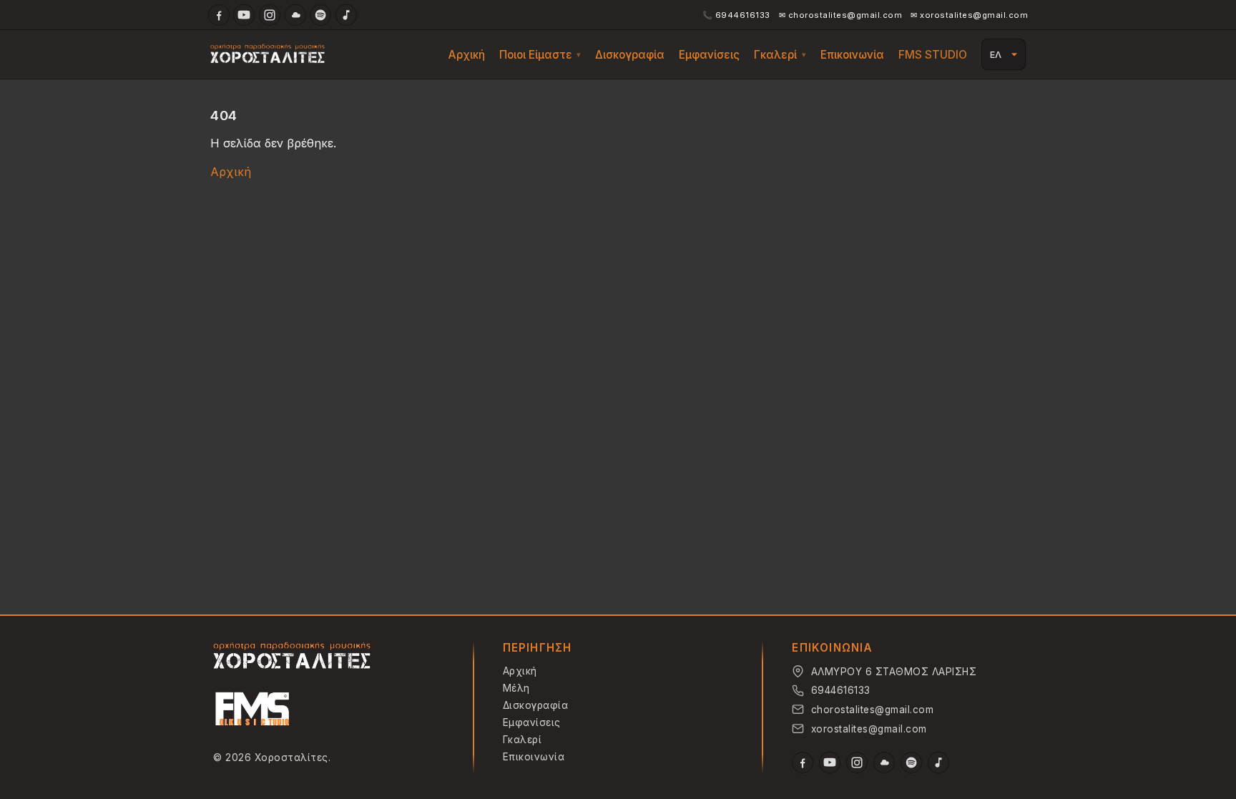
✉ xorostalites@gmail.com (969, 15)
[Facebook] (219, 15)
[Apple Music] (346, 15)
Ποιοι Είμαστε (535, 55)
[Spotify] (320, 15)
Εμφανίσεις (709, 55)
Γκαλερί (775, 55)
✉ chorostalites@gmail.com (841, 15)
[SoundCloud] (295, 15)
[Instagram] (269, 15)
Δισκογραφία (629, 55)
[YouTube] (244, 15)
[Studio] (252, 711)
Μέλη (516, 688)
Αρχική (466, 55)
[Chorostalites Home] (292, 657)
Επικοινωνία (852, 55)
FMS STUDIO (932, 55)
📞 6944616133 (736, 15)
